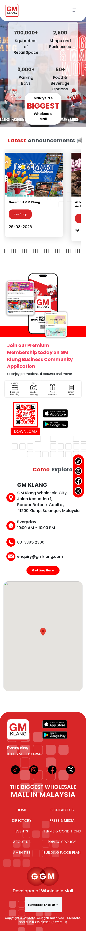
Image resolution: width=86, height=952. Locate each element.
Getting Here (43, 570)
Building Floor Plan (61, 852)
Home (22, 809)
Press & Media (62, 820)
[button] (43, 632)
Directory (22, 820)
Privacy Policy (62, 841)
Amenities (21, 852)
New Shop (20, 214)
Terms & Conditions (62, 831)
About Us (21, 841)
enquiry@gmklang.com (40, 556)
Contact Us (62, 809)
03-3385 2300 (30, 542)
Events (21, 831)
